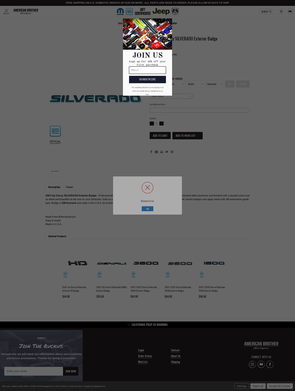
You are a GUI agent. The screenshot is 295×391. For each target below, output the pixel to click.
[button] (168, 22)
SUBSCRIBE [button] (147, 79)
